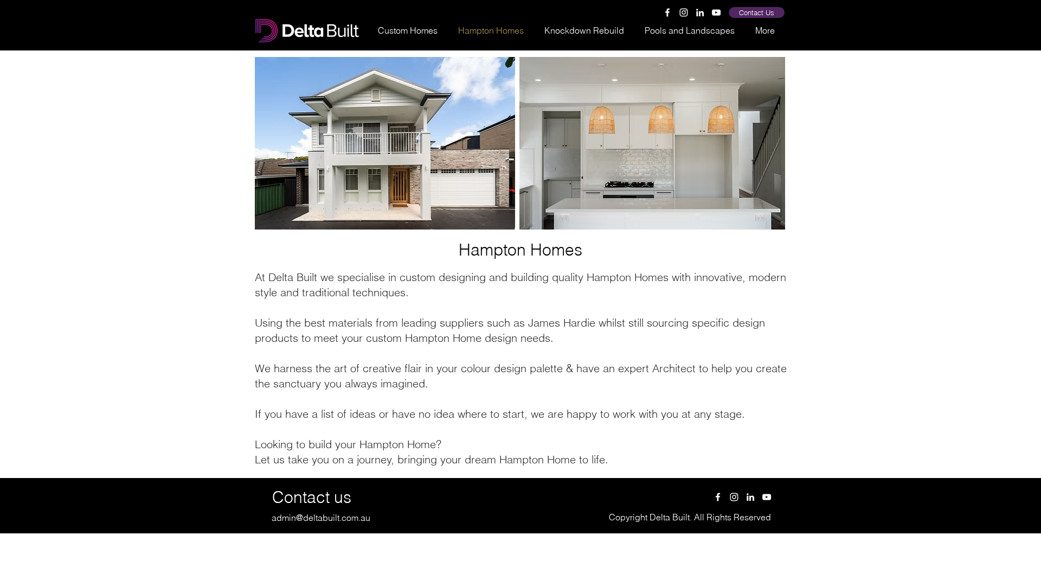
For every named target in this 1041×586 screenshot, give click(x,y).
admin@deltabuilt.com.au (321, 517)
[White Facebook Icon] (667, 12)
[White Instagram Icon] (683, 12)
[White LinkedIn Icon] (700, 12)
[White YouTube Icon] (716, 12)
